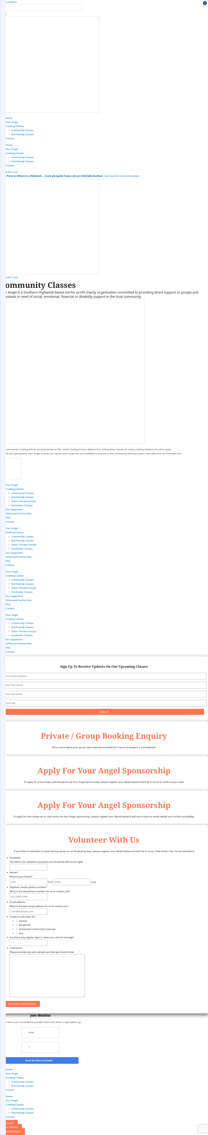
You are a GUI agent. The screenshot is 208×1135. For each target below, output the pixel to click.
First (50, 882)
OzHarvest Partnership (18, 513)
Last (93, 882)
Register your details (22, 1004)
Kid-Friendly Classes (22, 134)
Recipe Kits (25, 925)
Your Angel (12, 122)
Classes (23, 920)
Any (21, 933)
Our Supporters (14, 509)
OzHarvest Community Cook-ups (37, 929)
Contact (10, 138)
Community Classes (22, 130)
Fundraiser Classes (22, 505)
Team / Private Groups (23, 501)
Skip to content (8, 2)
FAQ (8, 517)
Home (9, 118)
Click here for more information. (70, 176)
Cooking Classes (15, 126)
